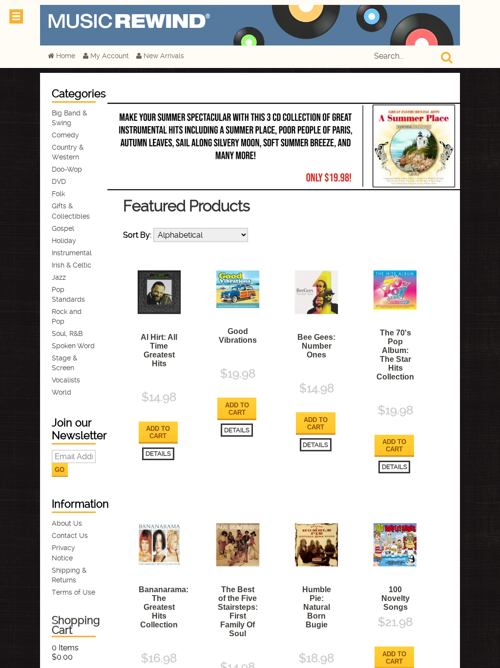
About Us (67, 523)
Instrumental (72, 253)
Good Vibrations (238, 335)
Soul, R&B (67, 334)
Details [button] (158, 453)
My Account (108, 56)
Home (64, 56)
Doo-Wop (67, 169)
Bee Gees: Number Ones (316, 346)
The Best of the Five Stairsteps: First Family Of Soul (238, 611)
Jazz (59, 277)
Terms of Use (73, 592)
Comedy (65, 135)
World (61, 392)
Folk (58, 194)
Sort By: (138, 235)
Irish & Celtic (71, 265)
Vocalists (66, 380)
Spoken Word (73, 346)
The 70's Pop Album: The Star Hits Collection (395, 355)
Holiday (64, 241)
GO (59, 469)
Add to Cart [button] (158, 432)
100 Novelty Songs (395, 598)
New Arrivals (163, 56)
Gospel (63, 228)
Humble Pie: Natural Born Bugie (316, 607)
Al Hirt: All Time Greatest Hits (159, 350)
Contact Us (70, 536)
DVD (59, 182)
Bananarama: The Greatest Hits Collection (163, 607)
